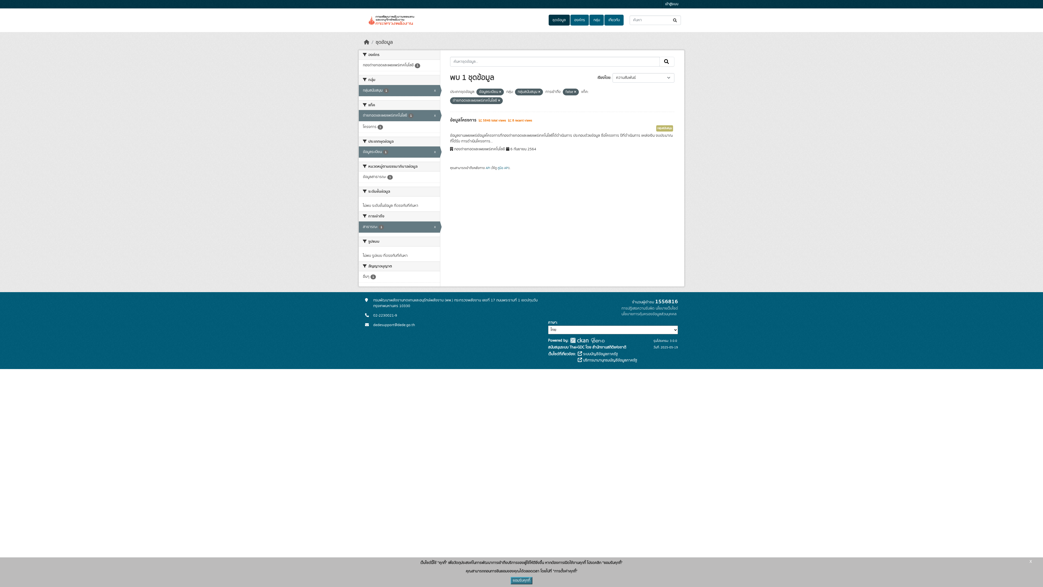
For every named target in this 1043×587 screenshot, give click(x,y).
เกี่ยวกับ (614, 20)
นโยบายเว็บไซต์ (667, 308)
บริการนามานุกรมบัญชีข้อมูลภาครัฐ (609, 360)
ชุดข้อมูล (559, 20)
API (488, 168)
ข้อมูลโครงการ (463, 120)
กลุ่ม (596, 20)
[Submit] (675, 20)
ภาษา (552, 322)
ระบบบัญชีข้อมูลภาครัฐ (600, 354)
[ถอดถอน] (500, 92)
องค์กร (579, 20)
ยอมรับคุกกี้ (521, 580)
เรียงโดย (604, 77)
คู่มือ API (503, 168)
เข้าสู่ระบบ (671, 4)
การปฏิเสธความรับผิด (638, 308)
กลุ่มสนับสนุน (664, 128)
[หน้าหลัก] (366, 42)
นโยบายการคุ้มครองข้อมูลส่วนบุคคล (649, 314)
